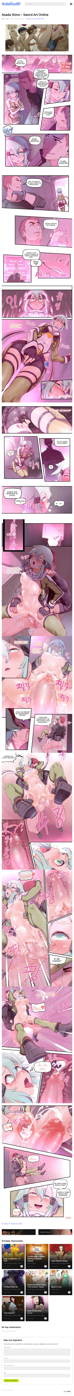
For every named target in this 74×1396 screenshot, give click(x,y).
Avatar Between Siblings (60, 1256)
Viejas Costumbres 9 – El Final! (13, 1256)
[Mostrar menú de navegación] (71, 4)
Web (5, 1372)
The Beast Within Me (13, 1282)
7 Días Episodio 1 (13, 1308)
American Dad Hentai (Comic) (37, 1308)
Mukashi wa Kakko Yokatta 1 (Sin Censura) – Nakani (37, 1282)
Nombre (6, 1358)
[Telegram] (37, 37)
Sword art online (16, 1224)
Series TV (7, 1224)
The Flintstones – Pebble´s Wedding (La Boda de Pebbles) (37, 1256)
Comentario (7, 1347)
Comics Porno (30, 19)
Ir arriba (68, 1391)
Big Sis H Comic (60, 1282)
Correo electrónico (9, 1365)
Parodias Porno (39, 19)
